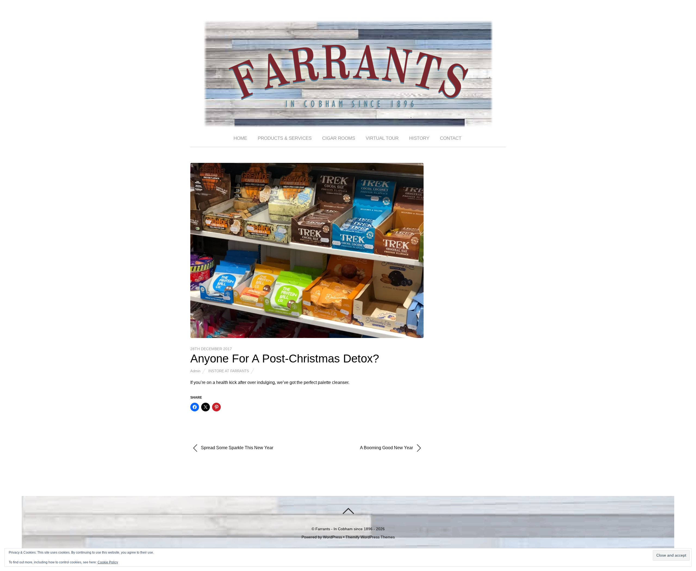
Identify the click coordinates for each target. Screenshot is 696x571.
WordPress (332, 537)
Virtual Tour (382, 138)
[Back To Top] (348, 510)
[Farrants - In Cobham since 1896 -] (348, 123)
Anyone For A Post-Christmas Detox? (284, 358)
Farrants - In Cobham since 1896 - (345, 529)
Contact (450, 138)
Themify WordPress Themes (370, 537)
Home (240, 138)
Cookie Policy (108, 562)
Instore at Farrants (228, 371)
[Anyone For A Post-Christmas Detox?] (307, 336)
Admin (195, 371)
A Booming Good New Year (387, 447)
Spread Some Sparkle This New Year (236, 447)
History (419, 138)
